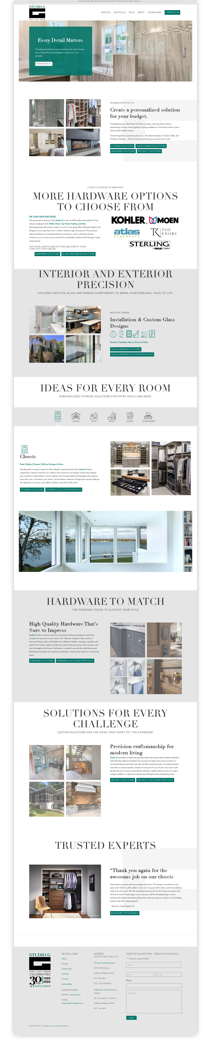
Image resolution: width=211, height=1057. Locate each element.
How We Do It (43, 64)
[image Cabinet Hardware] (128, 652)
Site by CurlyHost (62, 1037)
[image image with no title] (47, 811)
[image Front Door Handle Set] (165, 652)
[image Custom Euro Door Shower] (47, 774)
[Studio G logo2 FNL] (37, 12)
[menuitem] (106, 12)
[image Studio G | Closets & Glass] (84, 114)
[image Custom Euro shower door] (47, 114)
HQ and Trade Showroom (104, 974)
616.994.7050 (75, 1006)
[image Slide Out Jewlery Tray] (131, 483)
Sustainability (67, 995)
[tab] (60, 417)
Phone (129, 992)
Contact (65, 990)
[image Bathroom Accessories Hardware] (128, 688)
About (64, 970)
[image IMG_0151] (84, 774)
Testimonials (67, 980)
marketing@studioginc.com (72, 1014)
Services (65, 975)
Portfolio (65, 985)
